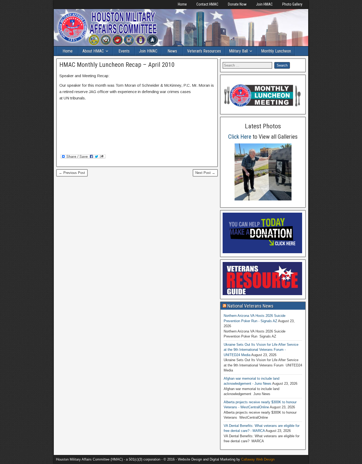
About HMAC (93, 51)
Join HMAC (264, 4)
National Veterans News (250, 306)
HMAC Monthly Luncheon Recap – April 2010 (117, 64)
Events (124, 51)
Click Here (239, 136)
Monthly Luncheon (276, 51)
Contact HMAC (207, 4)
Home (182, 4)
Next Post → (205, 173)
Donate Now (237, 4)
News (172, 51)
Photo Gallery (292, 4)
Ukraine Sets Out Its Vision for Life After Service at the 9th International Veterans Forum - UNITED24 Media (261, 350)
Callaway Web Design (258, 459)
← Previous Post (72, 173)
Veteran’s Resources (204, 51)
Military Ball (238, 51)
